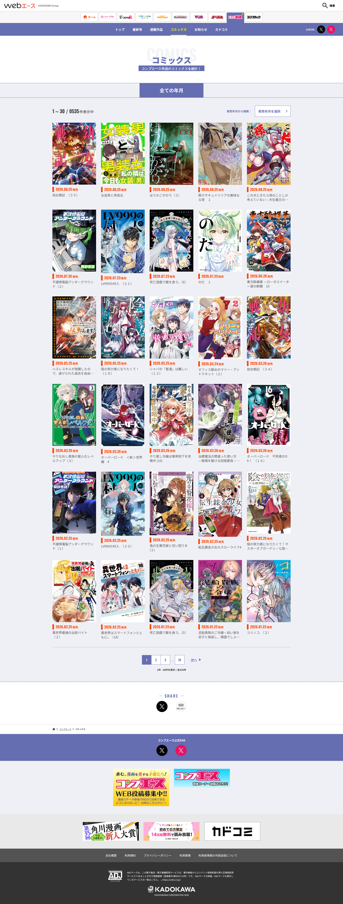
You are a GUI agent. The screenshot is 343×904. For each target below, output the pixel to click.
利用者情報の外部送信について (217, 855)
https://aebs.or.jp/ (171, 879)
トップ (120, 29)
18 (179, 659)
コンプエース (65, 729)
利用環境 (185, 855)
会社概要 (111, 855)
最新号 (137, 29)
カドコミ (221, 29)
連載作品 (156, 29)
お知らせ (201, 29)
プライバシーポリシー (158, 855)
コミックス (179, 29)
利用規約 (130, 855)
